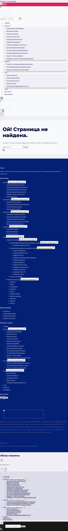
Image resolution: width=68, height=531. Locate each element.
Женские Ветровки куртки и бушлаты (18, 204)
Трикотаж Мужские (12, 234)
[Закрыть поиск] (1, 523)
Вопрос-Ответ (11, 83)
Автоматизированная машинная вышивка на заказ (25, 243)
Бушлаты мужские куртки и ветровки (18, 221)
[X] (4, 5)
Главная (7, 23)
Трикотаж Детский (12, 229)
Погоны (12, 303)
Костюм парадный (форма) (16, 47)
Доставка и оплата (13, 81)
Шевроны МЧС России (20, 264)
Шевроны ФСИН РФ (19, 269)
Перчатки (13, 298)
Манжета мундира (15, 296)
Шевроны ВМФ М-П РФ (20, 253)
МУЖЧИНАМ (7, 212)
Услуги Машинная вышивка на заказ (19, 67)
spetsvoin (6, 443)
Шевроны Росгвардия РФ (21, 267)
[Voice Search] (20, 19)
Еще (4, 237)
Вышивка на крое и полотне (21, 245)
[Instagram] (6, 5)
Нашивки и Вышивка (13, 42)
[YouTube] (7, 398)
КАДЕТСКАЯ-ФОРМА (9, 313)
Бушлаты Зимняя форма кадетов (16, 192)
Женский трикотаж (12, 231)
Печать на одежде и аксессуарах (18, 70)
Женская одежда (12, 34)
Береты (12, 291)
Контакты (7, 92)
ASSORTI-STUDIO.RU (9, 318)
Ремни (12, 284)
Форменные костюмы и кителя (16, 214)
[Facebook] (1, 5)
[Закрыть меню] (0, 473)
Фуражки (12, 282)
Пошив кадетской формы (15, 28)
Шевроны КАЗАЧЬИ (19, 260)
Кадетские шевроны (19, 250)
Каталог (5, 329)
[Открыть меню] (2, 114)
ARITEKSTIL (6, 311)
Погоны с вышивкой (16, 276)
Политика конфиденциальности (18, 86)
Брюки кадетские (12, 196)
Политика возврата (13, 78)
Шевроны (13, 289)
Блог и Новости (12, 75)
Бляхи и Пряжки (15, 293)
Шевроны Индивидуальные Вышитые (24, 257)
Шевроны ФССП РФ (19, 272)
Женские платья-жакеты (14, 202)
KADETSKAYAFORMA (9, 316)
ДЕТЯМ (5, 182)
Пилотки (12, 301)
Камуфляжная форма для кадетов (17, 189)
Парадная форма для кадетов (16, 185)
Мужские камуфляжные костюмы (16, 217)
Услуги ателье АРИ (13, 37)
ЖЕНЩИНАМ (7, 199)
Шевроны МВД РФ (19, 262)
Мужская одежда (12, 31)
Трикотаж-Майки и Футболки (17, 45)
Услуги (5, 360)
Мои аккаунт (8, 94)
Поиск (23, 526)
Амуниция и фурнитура (14, 39)
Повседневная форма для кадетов (17, 187)
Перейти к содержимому (8, 1)
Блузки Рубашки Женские (14, 206)
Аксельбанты (14, 286)
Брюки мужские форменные (15, 224)
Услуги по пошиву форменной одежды (20, 64)
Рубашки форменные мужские (16, 219)
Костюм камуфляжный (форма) (17, 53)
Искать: (2, 526)
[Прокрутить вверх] (1, 469)
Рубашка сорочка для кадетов (16, 194)
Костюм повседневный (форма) (17, 50)
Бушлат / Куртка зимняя (15, 56)
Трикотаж (6, 227)
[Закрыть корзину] (1, 460)
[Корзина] (1, 98)
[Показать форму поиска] (2, 110)
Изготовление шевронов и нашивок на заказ (23, 248)
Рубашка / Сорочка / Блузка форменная (20, 58)
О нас (6, 89)
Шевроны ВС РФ (18, 255)
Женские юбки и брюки (13, 209)
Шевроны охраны (18, 274)
